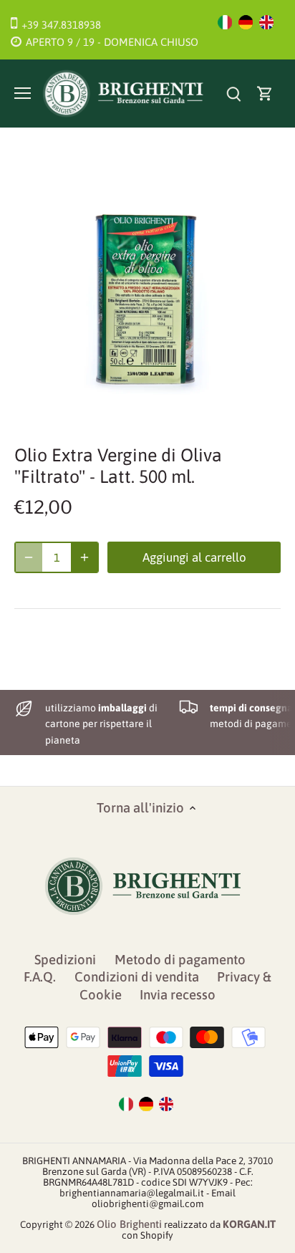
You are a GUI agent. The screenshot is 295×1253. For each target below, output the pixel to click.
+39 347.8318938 (61, 25)
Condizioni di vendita (136, 976)
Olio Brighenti (129, 1224)
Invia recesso (178, 994)
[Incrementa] (84, 557)
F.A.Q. (40, 976)
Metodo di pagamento (180, 959)
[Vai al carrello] (265, 93)
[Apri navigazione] (22, 93)
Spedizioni (65, 959)
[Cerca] (233, 93)
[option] (147, 291)
